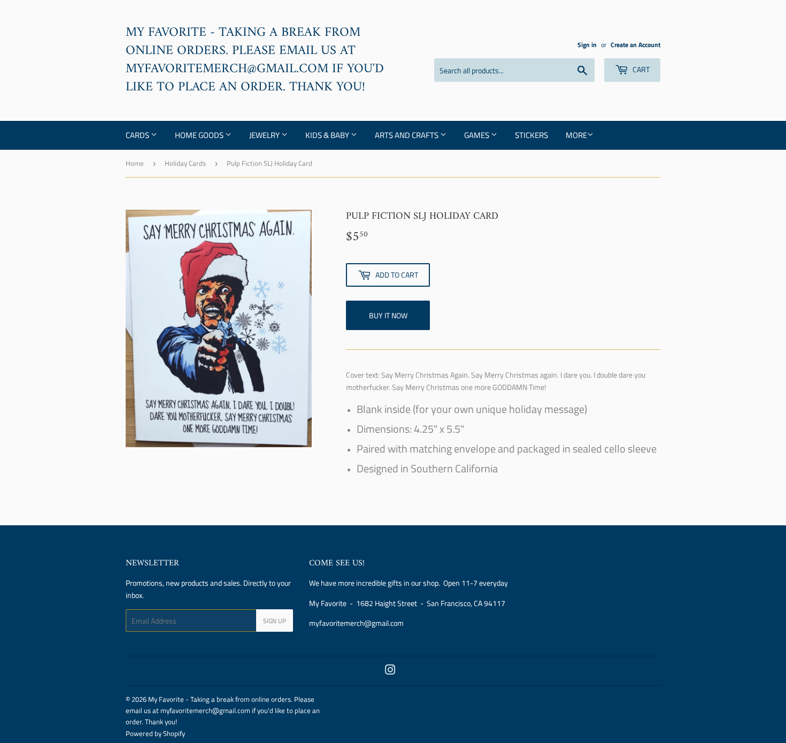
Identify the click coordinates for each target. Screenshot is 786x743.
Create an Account (635, 45)
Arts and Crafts (407, 135)
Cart (640, 69)
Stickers (531, 135)
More (576, 135)
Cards (138, 135)
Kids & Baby (328, 135)
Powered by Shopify (155, 733)
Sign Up (274, 621)
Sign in (587, 45)
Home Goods (200, 135)
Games (477, 135)
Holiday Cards (185, 163)
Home (135, 163)
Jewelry (265, 135)
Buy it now (388, 315)
